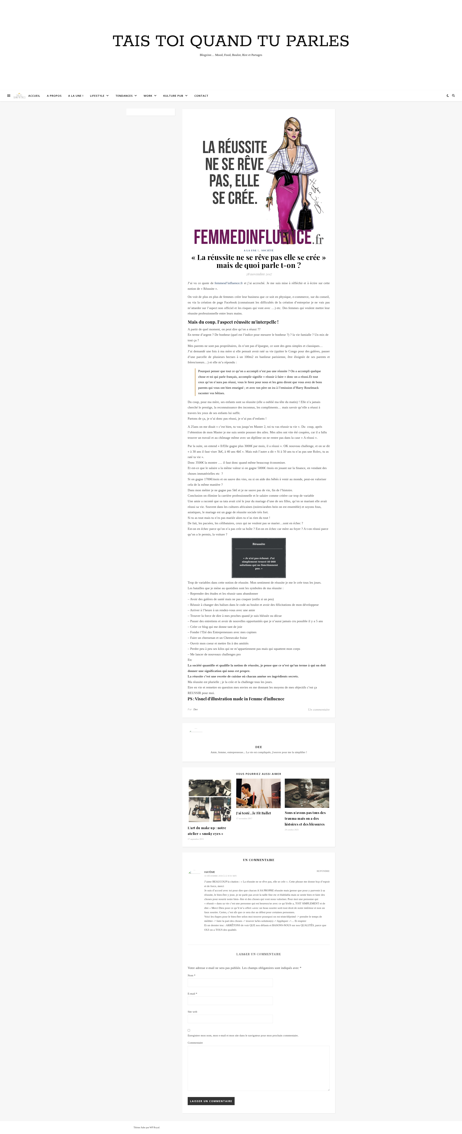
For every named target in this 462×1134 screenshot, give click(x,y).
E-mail (192, 993)
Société (267, 250)
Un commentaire (319, 709)
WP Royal (155, 1127)
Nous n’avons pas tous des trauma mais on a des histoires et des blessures (305, 818)
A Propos (54, 95)
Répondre (323, 871)
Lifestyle (97, 95)
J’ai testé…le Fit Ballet (253, 813)
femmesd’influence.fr (229, 283)
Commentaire (195, 1042)
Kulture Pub (173, 95)
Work (148, 95)
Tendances (124, 95)
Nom (191, 975)
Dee (195, 709)
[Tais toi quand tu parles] (19, 96)
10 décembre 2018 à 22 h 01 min (220, 876)
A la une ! (75, 95)
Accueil (34, 95)
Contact (201, 95)
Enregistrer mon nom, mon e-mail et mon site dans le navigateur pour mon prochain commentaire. (243, 1035)
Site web (192, 1011)
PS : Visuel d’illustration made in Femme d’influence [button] (236, 698)
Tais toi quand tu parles (231, 42)
